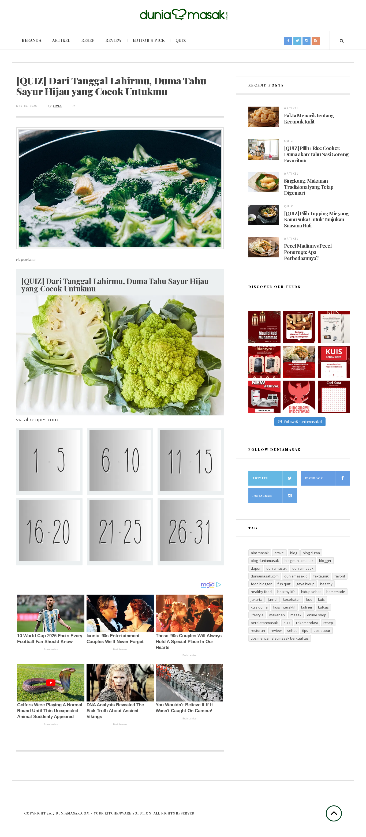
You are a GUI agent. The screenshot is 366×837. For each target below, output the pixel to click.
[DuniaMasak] (183, 14)
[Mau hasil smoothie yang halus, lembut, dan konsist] (264, 362)
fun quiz (284, 583)
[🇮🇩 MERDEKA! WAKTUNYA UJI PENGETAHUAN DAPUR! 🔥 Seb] (334, 327)
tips (305, 630)
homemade (335, 591)
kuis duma (259, 607)
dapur (256, 568)
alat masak (260, 552)
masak (295, 615)
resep (328, 622)
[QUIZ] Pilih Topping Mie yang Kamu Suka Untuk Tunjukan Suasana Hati (316, 219)
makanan (277, 615)
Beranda (32, 40)
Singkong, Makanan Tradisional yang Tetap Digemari (308, 187)
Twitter (260, 478)
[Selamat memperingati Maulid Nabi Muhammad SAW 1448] (264, 327)
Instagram (262, 495)
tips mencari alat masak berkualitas (280, 638)
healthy (326, 583)
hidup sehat (311, 591)
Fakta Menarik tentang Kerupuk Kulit (309, 118)
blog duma (311, 552)
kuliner (306, 607)
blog (293, 552)
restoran (258, 630)
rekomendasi (307, 622)
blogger (325, 560)
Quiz (180, 40)
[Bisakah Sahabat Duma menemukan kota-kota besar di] (334, 397)
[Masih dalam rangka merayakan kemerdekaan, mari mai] (334, 362)
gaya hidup (305, 583)
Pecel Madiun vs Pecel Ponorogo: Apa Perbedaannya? (307, 252)
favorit (339, 576)
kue (309, 599)
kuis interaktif (284, 607)
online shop (316, 615)
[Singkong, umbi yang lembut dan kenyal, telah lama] (299, 327)
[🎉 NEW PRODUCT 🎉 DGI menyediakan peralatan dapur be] (264, 397)
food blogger (261, 583)
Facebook (314, 478)
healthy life (286, 591)
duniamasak (276, 568)
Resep (88, 40)
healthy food (261, 591)
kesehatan (292, 599)
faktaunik (321, 576)
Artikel (61, 40)
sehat (292, 630)
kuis (321, 599)
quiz (286, 622)
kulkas (323, 607)
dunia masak (302, 568)
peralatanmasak (264, 622)
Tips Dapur (322, 630)
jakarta (256, 599)
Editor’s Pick (149, 40)
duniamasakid (296, 576)
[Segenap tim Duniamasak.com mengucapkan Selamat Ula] (299, 397)
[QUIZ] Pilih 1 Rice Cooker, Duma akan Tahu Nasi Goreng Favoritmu (316, 154)
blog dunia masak (299, 560)
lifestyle (257, 615)
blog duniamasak (265, 560)
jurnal (272, 599)
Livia (57, 106)
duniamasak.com (265, 576)
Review (113, 40)
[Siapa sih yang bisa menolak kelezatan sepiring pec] (299, 362)
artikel (279, 552)
